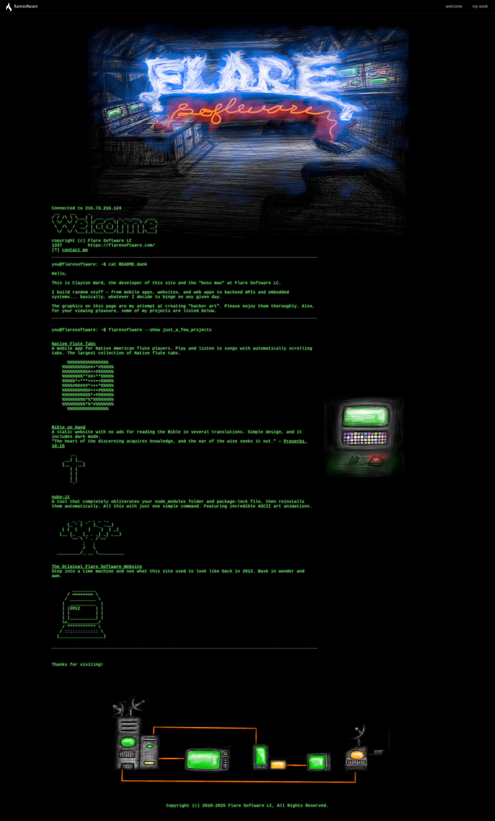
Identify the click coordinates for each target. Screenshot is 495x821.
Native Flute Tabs (74, 344)
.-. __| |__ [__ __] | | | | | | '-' (68, 469)
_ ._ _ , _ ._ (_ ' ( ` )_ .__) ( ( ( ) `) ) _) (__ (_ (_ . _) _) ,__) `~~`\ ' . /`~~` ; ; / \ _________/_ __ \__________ (88, 536)
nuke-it (61, 497)
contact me (75, 250)
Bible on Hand (68, 427)
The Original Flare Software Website (97, 566)
